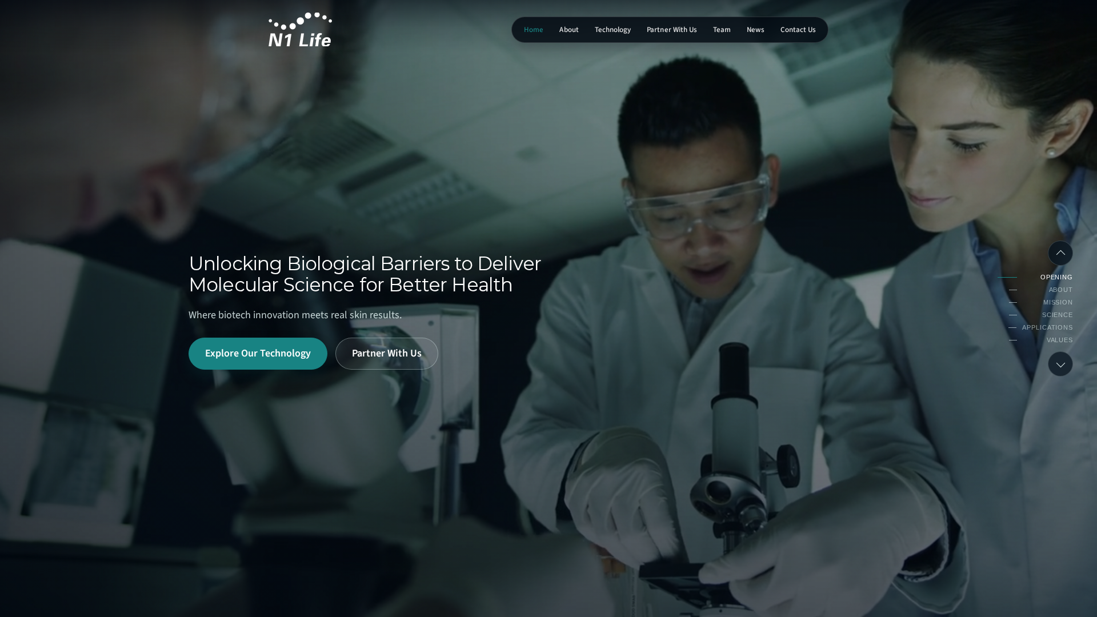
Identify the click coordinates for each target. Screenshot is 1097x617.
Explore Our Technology (258, 353)
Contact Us (798, 30)
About (568, 30)
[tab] (1035, 277)
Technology (613, 30)
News (755, 30)
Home (533, 30)
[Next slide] (1060, 363)
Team (722, 30)
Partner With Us (672, 30)
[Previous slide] (1060, 253)
